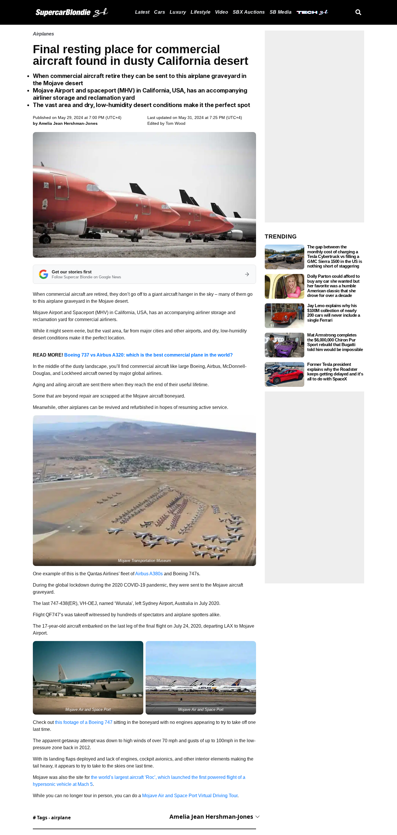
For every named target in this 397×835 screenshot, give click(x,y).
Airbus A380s (149, 573)
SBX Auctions (249, 12)
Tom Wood (175, 123)
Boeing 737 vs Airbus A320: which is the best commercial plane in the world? (148, 354)
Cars (159, 12)
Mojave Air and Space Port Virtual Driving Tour (189, 795)
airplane (61, 817)
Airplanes (43, 33)
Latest (142, 12)
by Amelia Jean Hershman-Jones (65, 123)
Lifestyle (200, 12)
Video (221, 12)
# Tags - (52, 817)
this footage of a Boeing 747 (83, 722)
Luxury (178, 12)
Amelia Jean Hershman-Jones (211, 816)
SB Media (281, 12)
